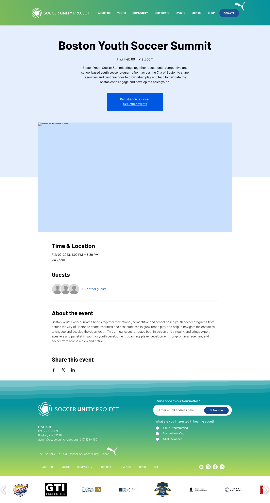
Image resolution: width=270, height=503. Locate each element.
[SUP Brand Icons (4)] (201, 466)
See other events (135, 104)
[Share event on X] (63, 370)
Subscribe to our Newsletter (177, 401)
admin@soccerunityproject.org (58, 439)
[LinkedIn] (222, 466)
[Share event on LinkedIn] (73, 370)
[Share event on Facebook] (54, 370)
